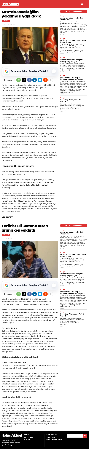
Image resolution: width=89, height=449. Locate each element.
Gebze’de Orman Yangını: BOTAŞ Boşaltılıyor (71, 61)
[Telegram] (40, 80)
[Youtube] (8, 445)
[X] (24, 80)
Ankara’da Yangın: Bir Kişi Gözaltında (71, 19)
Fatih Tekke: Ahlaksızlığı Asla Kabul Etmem (73, 41)
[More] (50, 80)
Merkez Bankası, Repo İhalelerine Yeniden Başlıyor (72, 78)
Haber (4, 439)
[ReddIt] (45, 80)
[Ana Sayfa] (10, 4)
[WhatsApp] (18, 80)
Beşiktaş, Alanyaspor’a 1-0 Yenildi (72, 101)
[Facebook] (29, 80)
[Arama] (85, 436)
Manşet (62, 16)
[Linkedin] (34, 80)
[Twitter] (2, 445)
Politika (6, 21)
